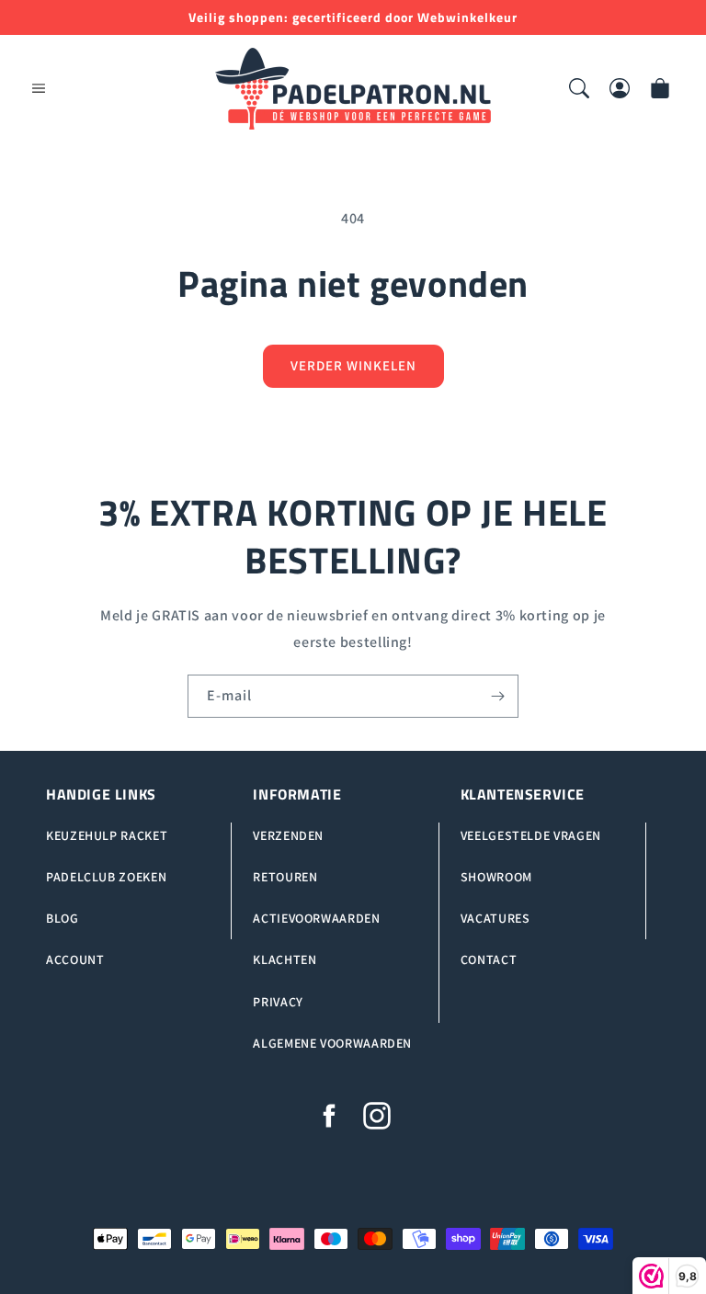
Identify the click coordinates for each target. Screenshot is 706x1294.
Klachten (284, 959)
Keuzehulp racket (106, 835)
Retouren (285, 876)
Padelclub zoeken (106, 876)
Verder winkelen (353, 365)
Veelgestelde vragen (531, 835)
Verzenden (288, 835)
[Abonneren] (497, 696)
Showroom (496, 876)
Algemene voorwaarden (332, 1043)
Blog (62, 918)
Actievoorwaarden (316, 918)
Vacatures (495, 918)
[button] (38, 88)
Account (75, 959)
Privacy (277, 1001)
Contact (489, 959)
